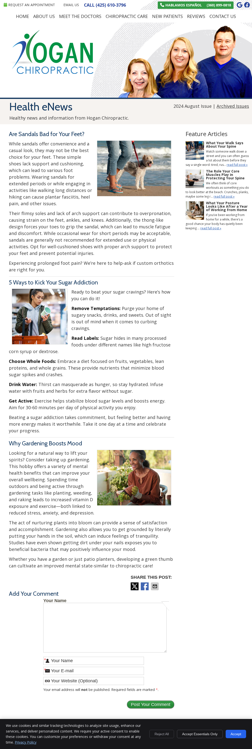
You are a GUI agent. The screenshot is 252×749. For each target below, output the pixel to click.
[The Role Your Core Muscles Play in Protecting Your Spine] (195, 179)
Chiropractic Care (127, 16)
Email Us (71, 4)
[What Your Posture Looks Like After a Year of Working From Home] (195, 211)
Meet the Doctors (80, 16)
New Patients (167, 16)
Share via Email (155, 586)
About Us (44, 16)
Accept (236, 734)
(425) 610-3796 (111, 5)
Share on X (135, 586)
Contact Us (222, 16)
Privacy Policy (25, 742)
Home (22, 16)
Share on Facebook (145, 586)
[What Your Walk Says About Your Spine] (195, 151)
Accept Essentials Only (200, 734)
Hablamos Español (183, 5)
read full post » (237, 165)
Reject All (162, 734)
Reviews (196, 16)
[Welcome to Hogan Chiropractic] (50, 72)
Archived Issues (233, 106)
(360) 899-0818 (219, 5)
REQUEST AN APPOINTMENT (31, 4)
